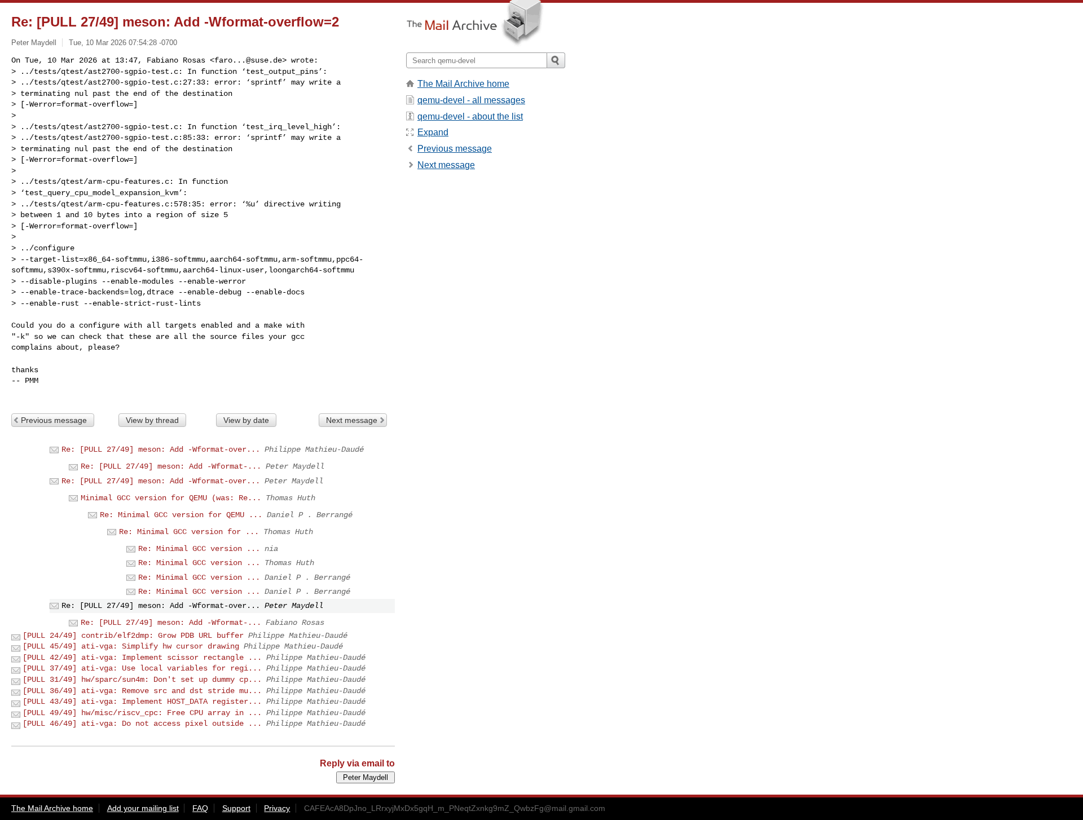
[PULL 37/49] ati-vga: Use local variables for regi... (142, 668)
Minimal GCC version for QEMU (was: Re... (171, 497)
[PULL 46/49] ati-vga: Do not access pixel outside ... (142, 723)
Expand (432, 132)
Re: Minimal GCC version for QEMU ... (181, 514)
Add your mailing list (143, 808)
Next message (351, 420)
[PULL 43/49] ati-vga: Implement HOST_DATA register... (142, 701)
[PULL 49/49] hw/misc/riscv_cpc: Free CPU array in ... (142, 712)
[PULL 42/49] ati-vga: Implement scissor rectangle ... (142, 657)
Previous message (54, 420)
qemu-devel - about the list (470, 116)
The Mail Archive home (463, 84)
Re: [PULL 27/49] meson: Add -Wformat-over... (160, 449)
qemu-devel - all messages (471, 100)
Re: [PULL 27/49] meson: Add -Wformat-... (171, 466)
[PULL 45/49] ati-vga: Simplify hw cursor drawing (131, 646)
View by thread (152, 420)
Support (236, 808)
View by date (246, 420)
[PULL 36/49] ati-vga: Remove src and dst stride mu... (142, 690)
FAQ (200, 808)
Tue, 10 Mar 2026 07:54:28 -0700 (123, 42)
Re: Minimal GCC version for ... (189, 531)
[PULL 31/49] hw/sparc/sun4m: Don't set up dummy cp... (142, 679)
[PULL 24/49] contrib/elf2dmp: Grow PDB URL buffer (133, 635)
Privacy (277, 808)
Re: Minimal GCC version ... (199, 548)
